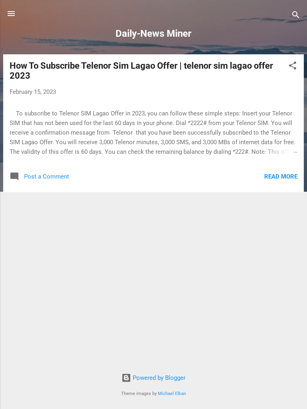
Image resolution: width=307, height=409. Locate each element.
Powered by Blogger (158, 377)
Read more (280, 176)
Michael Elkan (172, 393)
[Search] (296, 16)
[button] (292, 67)
